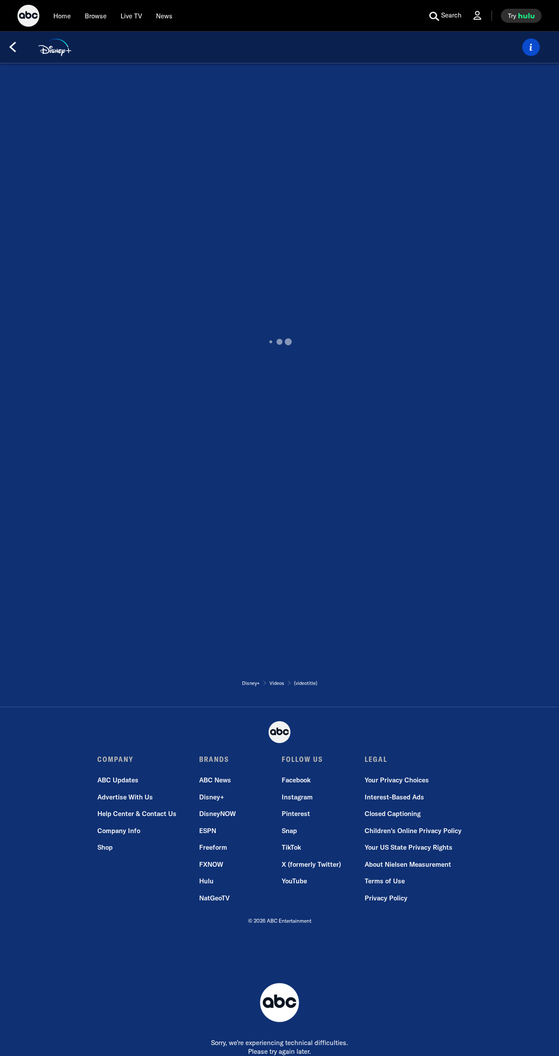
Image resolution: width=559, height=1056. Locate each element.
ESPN (207, 831)
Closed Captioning (393, 813)
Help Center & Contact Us (136, 813)
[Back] (12, 47)
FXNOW (211, 864)
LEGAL (376, 759)
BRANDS (214, 759)
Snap (289, 831)
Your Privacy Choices (397, 780)
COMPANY (115, 759)
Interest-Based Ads (394, 797)
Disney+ (211, 797)
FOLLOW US (302, 759)
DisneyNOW (217, 813)
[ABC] (28, 17)
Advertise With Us (125, 797)
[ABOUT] (531, 47)
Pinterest (296, 813)
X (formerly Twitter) (311, 864)
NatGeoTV (214, 898)
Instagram (297, 797)
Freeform (213, 847)
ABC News (215, 780)
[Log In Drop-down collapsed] (477, 15)
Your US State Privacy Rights (408, 847)
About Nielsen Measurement (408, 864)
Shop (105, 847)
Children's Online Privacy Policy (413, 831)
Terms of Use (385, 881)
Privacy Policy (386, 898)
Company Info (118, 831)
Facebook (296, 780)
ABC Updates (117, 780)
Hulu (206, 881)
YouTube (294, 881)
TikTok (291, 847)
